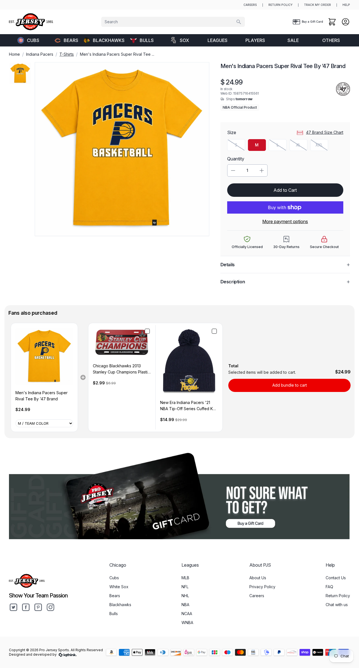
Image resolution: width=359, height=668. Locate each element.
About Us (257, 577)
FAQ (329, 586)
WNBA (187, 622)
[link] (44, 356)
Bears (71, 40)
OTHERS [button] (331, 40)
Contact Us (336, 577)
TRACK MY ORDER (317, 5)
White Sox (118, 586)
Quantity (235, 159)
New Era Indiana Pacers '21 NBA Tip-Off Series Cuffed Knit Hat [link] (188, 406)
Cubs (33, 40)
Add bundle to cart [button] (289, 385)
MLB (185, 577)
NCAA (186, 613)
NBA (185, 604)
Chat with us (337, 604)
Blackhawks (108, 40)
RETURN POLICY (280, 5)
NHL (185, 595)
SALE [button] (293, 40)
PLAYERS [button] (255, 40)
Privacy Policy (262, 586)
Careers (256, 595)
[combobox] (173, 22)
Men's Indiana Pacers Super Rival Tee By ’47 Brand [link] (41, 395)
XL (301, 146)
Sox (184, 40)
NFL (184, 586)
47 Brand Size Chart (324, 132)
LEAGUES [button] (217, 40)
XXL (322, 146)
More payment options (285, 221)
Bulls (147, 40)
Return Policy (338, 595)
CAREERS (250, 5)
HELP (346, 5)
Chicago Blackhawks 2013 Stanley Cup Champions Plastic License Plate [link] (121, 369)
